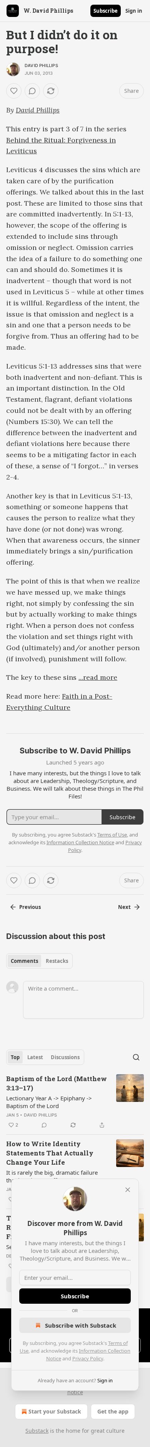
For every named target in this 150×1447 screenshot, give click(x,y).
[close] (128, 1190)
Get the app (112, 1411)
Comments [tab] (24, 960)
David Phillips (41, 65)
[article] (75, 1102)
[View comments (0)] (32, 91)
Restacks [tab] (57, 960)
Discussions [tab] (65, 1057)
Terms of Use (112, 834)
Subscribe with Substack (80, 1325)
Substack (36, 1430)
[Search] (136, 1057)
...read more (97, 677)
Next (124, 907)
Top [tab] (15, 1057)
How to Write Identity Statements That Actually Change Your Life (49, 1153)
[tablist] (39, 961)
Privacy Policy (87, 1358)
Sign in (133, 10)
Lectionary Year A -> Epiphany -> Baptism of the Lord (49, 1102)
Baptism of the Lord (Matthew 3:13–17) (56, 1083)
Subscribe (105, 10)
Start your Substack (54, 1411)
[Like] (14, 91)
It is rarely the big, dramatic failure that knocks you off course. (52, 1176)
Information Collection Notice (80, 842)
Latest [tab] (35, 1057)
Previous (30, 907)
